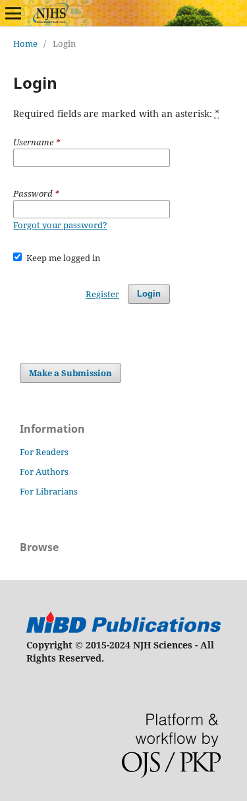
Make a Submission (70, 373)
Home (25, 43)
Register (102, 294)
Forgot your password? (60, 225)
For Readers (44, 452)
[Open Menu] (13, 13)
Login (149, 294)
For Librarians (49, 491)
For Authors (44, 471)
